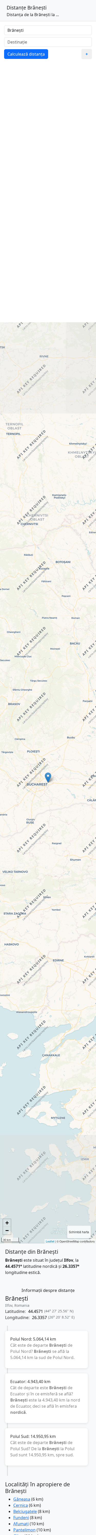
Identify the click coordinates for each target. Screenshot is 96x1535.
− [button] (7, 1230)
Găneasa (21, 1499)
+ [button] (7, 1223)
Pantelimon (24, 1530)
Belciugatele (25, 1511)
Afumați (21, 1524)
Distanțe (16, 7)
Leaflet (50, 1241)
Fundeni (21, 1517)
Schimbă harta (79, 1232)
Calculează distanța (26, 54)
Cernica (20, 1505)
